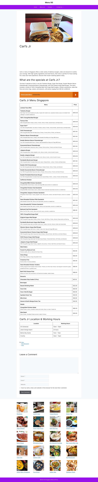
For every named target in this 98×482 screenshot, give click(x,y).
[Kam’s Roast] (22, 436)
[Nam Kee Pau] (55, 422)
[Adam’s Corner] (71, 422)
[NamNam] (55, 451)
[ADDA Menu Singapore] (22, 465)
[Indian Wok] (55, 465)
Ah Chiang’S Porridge (56, 443)
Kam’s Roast (20, 443)
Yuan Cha (19, 457)
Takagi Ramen (54, 414)
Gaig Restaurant (25, 343)
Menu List (42, 7)
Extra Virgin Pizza (38, 428)
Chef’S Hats (36, 414)
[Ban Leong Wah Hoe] (71, 436)
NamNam (52, 457)
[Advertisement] (49, 60)
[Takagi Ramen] (55, 407)
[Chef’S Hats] (38, 407)
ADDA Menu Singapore (23, 472)
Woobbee (19, 414)
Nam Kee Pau (54, 428)
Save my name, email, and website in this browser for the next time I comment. (44, 388)
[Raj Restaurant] (71, 451)
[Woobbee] (22, 407)
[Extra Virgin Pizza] (38, 422)
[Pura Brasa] (38, 465)
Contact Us (59, 7)
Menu (22, 342)
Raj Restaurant (70, 457)
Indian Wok (53, 472)
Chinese (50, 7)
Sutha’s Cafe (36, 457)
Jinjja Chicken (21, 428)
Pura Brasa (36, 472)
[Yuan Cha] (22, 451)
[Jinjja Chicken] (22, 422)
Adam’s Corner (70, 428)
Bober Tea (69, 414)
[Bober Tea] (71, 407)
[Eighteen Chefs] (71, 465)
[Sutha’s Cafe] (38, 451)
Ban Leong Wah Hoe (72, 443)
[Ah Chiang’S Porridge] (55, 436)
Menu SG (49, 2)
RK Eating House (38, 443)
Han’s (22, 345)
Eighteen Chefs (70, 472)
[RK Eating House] (38, 436)
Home (35, 7)
